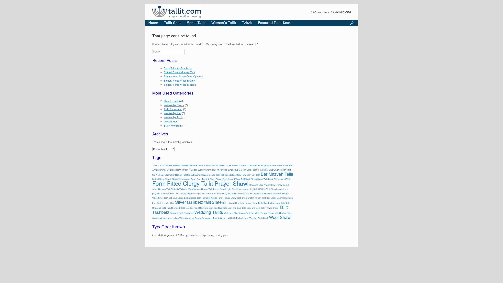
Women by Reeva (174, 105)
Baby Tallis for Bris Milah (178, 68)
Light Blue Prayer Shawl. (238, 189)
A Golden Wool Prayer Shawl (202, 169)
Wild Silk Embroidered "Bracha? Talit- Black (248, 218)
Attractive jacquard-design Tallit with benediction (213, 174)
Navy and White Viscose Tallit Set (237, 193)
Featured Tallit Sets (274, 22)
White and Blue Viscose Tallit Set (239, 212)
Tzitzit (247, 22)
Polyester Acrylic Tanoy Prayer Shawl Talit (221, 197)
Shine (244, 197)
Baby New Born (173, 125)
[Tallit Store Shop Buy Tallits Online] (176, 12)
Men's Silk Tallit (209, 193)
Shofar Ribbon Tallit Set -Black (262, 197)
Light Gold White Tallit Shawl (263, 189)
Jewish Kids (171, 121)
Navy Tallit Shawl (262, 193)
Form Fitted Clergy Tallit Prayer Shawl (200, 183)
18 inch (155, 165)
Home (153, 22)
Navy (219, 193)
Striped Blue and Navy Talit (179, 72)
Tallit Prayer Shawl (269, 207)
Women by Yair (172, 113)
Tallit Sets (172, 22)
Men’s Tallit (196, 22)
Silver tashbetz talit (193, 202)
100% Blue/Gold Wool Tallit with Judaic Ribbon (181, 165)
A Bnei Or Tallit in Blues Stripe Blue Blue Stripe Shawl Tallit (266, 165)
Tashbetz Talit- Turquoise (182, 212)
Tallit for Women (173, 109)
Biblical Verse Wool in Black (180, 84)
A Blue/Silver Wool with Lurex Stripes (221, 165)
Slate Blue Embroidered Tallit (271, 202)
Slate (217, 202)
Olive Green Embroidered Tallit (187, 197)
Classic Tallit (171, 101)
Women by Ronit (173, 117)
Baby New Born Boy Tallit (248, 174)
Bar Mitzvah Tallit (277, 174)
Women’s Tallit (223, 22)
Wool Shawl (280, 217)
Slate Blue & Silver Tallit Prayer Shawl (239, 202)
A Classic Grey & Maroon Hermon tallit (170, 169)
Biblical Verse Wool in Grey (179, 80)
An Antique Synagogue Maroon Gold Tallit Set (238, 169)
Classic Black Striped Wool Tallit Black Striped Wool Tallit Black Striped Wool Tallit (253, 179)
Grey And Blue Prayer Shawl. (263, 184)
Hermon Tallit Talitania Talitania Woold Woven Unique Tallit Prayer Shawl (192, 189)
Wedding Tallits (208, 212)
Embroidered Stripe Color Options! (183, 76)
